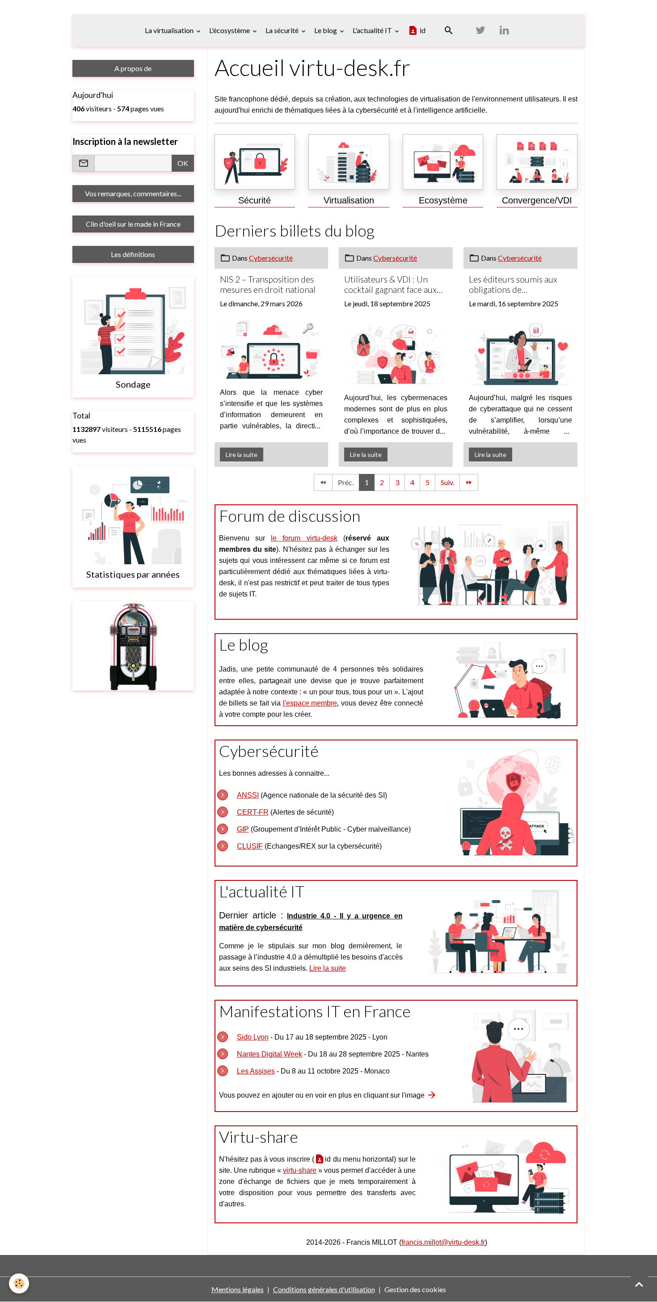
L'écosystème (230, 30)
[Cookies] (19, 1283)
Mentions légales (237, 1289)
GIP (243, 829)
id (421, 30)
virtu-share (299, 1170)
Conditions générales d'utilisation (324, 1289)
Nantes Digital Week (269, 1054)
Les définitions (133, 254)
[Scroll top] (639, 1284)
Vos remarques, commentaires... (133, 193)
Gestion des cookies (415, 1289)
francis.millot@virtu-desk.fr (443, 1242)
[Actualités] (498, 932)
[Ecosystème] (443, 162)
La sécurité (282, 30)
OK (182, 163)
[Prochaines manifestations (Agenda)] (521, 1055)
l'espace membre (310, 703)
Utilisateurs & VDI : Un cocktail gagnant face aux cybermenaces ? (390, 284)
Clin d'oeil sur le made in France (133, 224)
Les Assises (256, 1071)
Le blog (326, 30)
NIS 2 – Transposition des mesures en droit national (268, 284)
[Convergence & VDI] (537, 162)
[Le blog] (508, 678)
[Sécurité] (255, 162)
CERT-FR (253, 812)
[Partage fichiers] (505, 1173)
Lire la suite (241, 454)
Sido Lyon (253, 1037)
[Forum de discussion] (491, 561)
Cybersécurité (271, 258)
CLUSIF (250, 846)
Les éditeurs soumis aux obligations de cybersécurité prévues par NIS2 (517, 284)
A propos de (133, 68)
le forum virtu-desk (304, 538)
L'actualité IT (373, 30)
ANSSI (248, 795)
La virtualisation (170, 30)
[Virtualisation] (348, 162)
